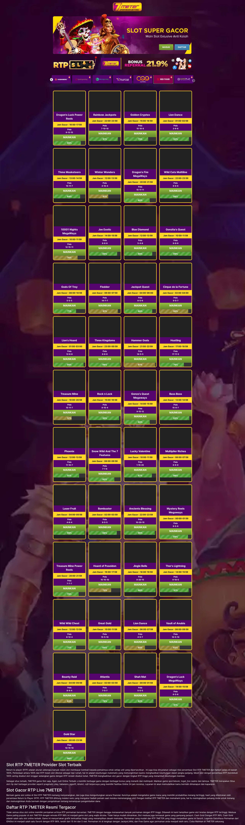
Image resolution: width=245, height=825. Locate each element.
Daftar (182, 47)
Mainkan (69, 137)
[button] (51, 79)
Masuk (166, 47)
